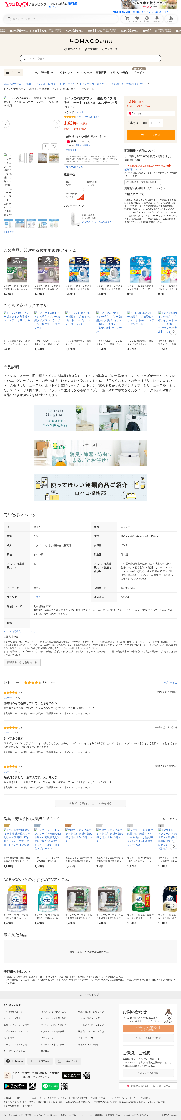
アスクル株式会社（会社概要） (18, 1106)
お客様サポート (37, 1098)
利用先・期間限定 (83, 145)
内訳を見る (71, 150)
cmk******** (10, 698)
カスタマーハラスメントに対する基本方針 (68, 1098)
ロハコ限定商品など (13, 1012)
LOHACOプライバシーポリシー (123, 1098)
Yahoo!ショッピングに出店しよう (150, 11)
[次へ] (56, 124)
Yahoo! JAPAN (121, 11)
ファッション (47, 1038)
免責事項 (110, 1115)
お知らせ (8, 1098)
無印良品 (45, 1051)
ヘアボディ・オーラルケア (91, 1025)
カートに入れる (151, 134)
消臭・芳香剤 (67, 84)
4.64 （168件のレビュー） (89, 117)
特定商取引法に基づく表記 (50, 1102)
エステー (81, 112)
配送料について (133, 169)
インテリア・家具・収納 (52, 1045)
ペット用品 (9, 1038)
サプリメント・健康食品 (52, 1031)
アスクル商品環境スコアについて (19, 631)
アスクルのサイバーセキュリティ (19, 1102)
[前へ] (6, 124)
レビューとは (170, 682)
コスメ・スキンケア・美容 (53, 1012)
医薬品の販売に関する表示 (132, 1102)
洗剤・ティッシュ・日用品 (41, 84)
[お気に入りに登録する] (54, 146)
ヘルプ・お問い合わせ (148, 1038)
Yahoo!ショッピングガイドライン (132, 1115)
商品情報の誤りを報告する (22, 662)
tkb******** (9, 733)
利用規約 (99, 1115)
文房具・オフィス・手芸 (15, 1045)
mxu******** (10, 772)
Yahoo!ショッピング (13, 1115)
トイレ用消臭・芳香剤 (92, 84)
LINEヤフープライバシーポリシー (41, 1115)
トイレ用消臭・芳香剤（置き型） (127, 84)
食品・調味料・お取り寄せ (91, 1012)
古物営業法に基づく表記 (105, 1102)
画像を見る (9, 232)
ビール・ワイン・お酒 (89, 1018)
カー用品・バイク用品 (14, 1051)
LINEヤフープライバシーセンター (76, 1115)
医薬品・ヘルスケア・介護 (91, 1031)
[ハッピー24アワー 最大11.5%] (90, 30)
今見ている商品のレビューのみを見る (90, 803)
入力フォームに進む (148, 1073)
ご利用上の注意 (97, 1098)
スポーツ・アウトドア (89, 1038)
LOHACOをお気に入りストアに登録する (150, 1086)
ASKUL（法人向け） (157, 1102)
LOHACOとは (21, 1098)
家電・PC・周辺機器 (88, 1045)
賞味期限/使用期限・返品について (143, 188)
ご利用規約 (145, 1098)
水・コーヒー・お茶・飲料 (53, 1018)
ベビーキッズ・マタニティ (16, 1031)
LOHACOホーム (12, 84)
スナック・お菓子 (12, 1018)
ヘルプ (173, 11)
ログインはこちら (74, 167)
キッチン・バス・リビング (53, 1025)
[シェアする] (45, 146)
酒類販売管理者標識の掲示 (78, 1102)
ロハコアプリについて (35, 1077)
